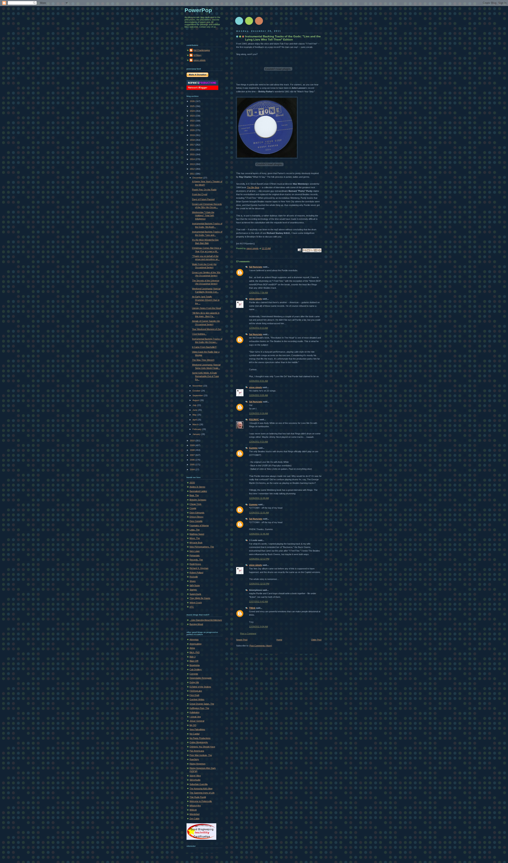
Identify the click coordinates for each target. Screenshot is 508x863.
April (194, 419)
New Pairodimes (197, 729)
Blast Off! (194, 661)
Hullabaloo (194, 712)
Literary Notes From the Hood (206, 308)
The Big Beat (253, 187)
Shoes (193, 581)
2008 (192, 450)
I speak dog (195, 716)
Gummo (253, 448)
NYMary (197, 55)
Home (279, 639)
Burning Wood (196, 624)
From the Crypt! (199, 194)
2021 (192, 125)
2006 (192, 460)
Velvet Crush (196, 602)
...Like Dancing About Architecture (206, 620)
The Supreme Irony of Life (202, 793)
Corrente (194, 674)
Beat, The (194, 495)
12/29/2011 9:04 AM (258, 626)
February (197, 429)
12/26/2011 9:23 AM (258, 442)
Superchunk (195, 594)
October (196, 391)
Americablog (195, 644)
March (195, 424)
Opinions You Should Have (202, 746)
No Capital (194, 734)
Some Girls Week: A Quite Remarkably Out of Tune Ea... (205, 376)
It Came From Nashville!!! (204, 347)
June (195, 410)
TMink (252, 608)
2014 (192, 159)
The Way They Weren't (203, 360)
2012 (192, 169)
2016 (192, 149)
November (197, 386)
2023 (192, 116)
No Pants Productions (200, 738)
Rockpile (194, 577)
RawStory (194, 759)
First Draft (194, 695)
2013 (192, 164)
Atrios (192, 648)
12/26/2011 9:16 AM (258, 413)
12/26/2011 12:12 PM (259, 559)
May (194, 415)
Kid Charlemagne (201, 50)
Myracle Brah (196, 542)
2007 (192, 455)
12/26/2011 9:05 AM (258, 395)
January (196, 434)
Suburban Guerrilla (199, 784)
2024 (192, 111)
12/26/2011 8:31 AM (258, 381)
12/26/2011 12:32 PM (259, 583)
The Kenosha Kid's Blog (201, 788)
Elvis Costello (196, 521)
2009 (192, 445)
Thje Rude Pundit (198, 797)
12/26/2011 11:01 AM (259, 512)
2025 (192, 106)
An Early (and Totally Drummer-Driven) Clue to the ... (205, 299)
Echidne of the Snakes (200, 687)
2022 (192, 121)
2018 (192, 140)
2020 (192, 130)
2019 (192, 135)
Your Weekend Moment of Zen (206, 329)
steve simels (255, 299)
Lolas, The (195, 529)
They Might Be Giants (200, 598)
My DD (193, 725)
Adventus (194, 639)
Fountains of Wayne (199, 525)
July (194, 405)
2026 (192, 101)
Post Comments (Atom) (260, 645)
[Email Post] (299, 250)
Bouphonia (195, 665)
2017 (192, 145)
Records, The (196, 559)
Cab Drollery (196, 669)
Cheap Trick (195, 504)
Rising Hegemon (197, 764)
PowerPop (198, 10)
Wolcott (193, 810)
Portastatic (195, 555)
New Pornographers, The (202, 547)
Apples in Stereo (197, 487)
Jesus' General (197, 721)
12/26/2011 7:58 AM (258, 292)
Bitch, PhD (195, 652)
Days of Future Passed (203, 199)
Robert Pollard (196, 572)
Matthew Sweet (197, 534)
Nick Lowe (195, 551)
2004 (192, 469)
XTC (192, 607)
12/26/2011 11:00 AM (259, 498)
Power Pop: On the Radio (204, 189)
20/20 (192, 482)
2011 (192, 174)
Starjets (193, 589)
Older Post (316, 639)
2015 (192, 154)
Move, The (195, 538)
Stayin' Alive (195, 775)
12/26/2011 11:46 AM (259, 534)
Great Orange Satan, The (202, 704)
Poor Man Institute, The (201, 755)
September (198, 395)
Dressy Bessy (196, 517)
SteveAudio (195, 780)
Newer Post (241, 639)
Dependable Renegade (201, 678)
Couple (193, 508)
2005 (192, 464)
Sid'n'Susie (195, 585)
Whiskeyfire (195, 805)
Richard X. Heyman (199, 568)
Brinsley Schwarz (198, 500)
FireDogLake (196, 691)
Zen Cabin (194, 818)
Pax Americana (197, 751)
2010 (192, 440)
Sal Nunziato (255, 267)
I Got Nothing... (199, 334)
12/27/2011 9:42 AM (258, 601)
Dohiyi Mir (194, 682)
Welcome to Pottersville (201, 801)
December (197, 177)
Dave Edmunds (197, 512)
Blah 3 (192, 657)
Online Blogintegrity (199, 742)
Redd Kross (195, 564)
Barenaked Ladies (198, 491)
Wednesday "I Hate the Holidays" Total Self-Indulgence (203, 215)
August (196, 400)
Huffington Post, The (199, 708)
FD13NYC (254, 419)
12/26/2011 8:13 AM (258, 328)
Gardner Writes (197, 699)
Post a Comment (248, 633)
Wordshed (194, 814)
